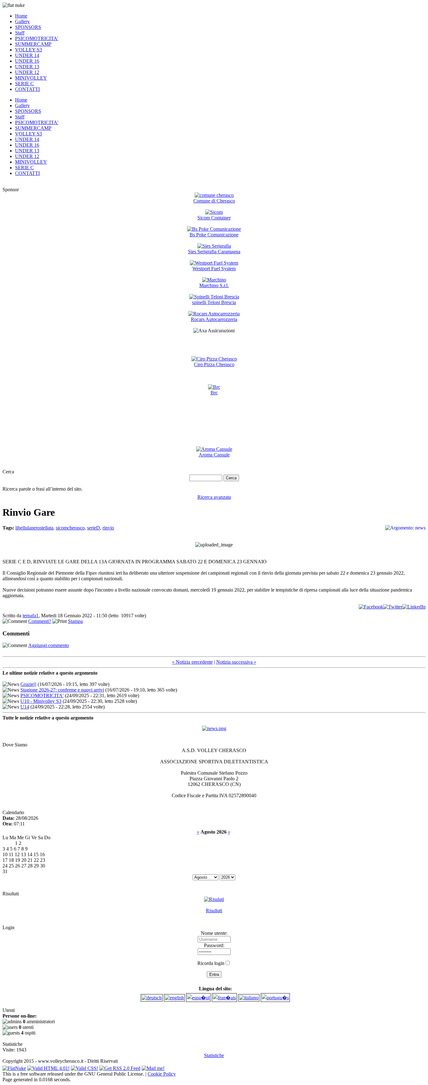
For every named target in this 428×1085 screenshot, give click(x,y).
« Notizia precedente (192, 662)
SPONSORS (28, 27)
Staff (19, 32)
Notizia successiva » (236, 662)
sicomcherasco (70, 527)
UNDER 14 (27, 55)
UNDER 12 (27, 72)
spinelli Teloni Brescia (214, 302)
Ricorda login (210, 963)
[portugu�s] (275, 997)
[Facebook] (371, 606)
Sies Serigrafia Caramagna (214, 251)
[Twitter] (392, 606)
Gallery (22, 21)
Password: (214, 945)
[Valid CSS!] (84, 1066)
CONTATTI (27, 89)
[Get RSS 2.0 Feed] (119, 1066)
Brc (214, 392)
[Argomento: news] (214, 728)
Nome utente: (214, 933)
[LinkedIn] (413, 606)
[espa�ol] (198, 997)
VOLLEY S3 (28, 49)
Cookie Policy (162, 1074)
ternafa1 (31, 615)
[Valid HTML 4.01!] (48, 1066)
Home (21, 15)
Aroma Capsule (214, 454)
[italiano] (248, 997)
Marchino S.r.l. (214, 285)
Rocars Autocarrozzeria (214, 319)
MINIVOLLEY (31, 78)
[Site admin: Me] (153, 1066)
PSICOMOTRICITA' (36, 38)
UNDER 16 (27, 61)
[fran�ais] (224, 997)
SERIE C (24, 83)
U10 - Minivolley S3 (40, 701)
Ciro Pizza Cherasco (214, 364)
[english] (174, 997)
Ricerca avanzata (214, 497)
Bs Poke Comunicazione (214, 234)
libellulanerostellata (34, 527)
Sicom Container (214, 217)
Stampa (75, 621)
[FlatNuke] (14, 1066)
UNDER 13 (27, 66)
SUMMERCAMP (33, 44)
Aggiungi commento (48, 645)
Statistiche (214, 1055)
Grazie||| (28, 684)
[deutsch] (152, 997)
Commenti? (39, 621)
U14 (24, 706)
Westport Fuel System (214, 268)
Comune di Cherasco (214, 200)
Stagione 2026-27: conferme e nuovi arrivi (62, 690)
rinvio (108, 527)
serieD (93, 527)
